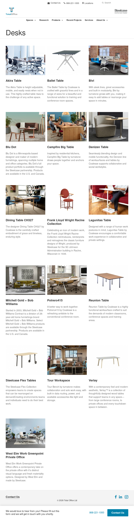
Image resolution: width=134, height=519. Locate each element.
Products (56, 20)
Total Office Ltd (70, 500)
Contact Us (55, 2)
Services (89, 20)
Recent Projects (74, 20)
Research (44, 20)
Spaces (29, 20)
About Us (100, 20)
